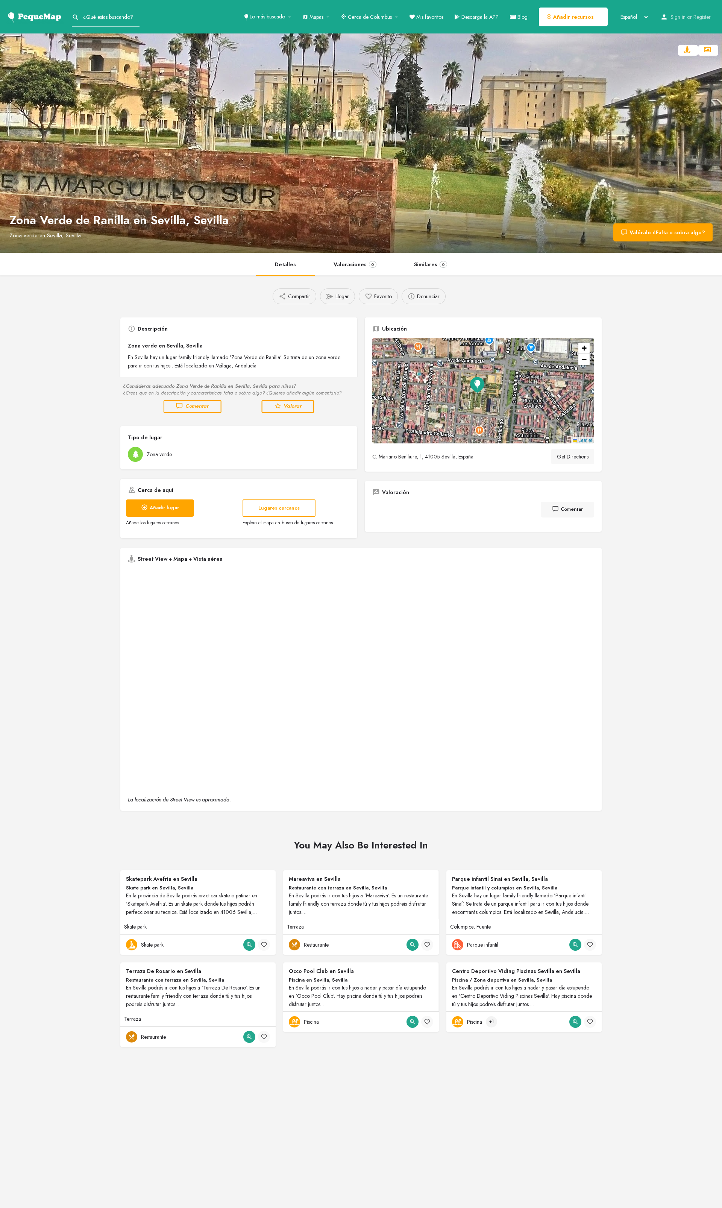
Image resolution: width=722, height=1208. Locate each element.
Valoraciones (354, 264)
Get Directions (573, 456)
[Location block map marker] (477, 385)
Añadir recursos (573, 17)
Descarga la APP (479, 17)
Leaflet (584, 440)
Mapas (315, 17)
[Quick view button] (249, 945)
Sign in (678, 17)
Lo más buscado (266, 16)
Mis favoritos (429, 17)
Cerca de (369, 17)
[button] (483, 391)
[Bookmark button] (264, 945)
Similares (429, 264)
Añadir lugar (164, 507)
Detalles (285, 264)
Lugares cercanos (279, 507)
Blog (522, 17)
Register (702, 17)
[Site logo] (36, 16)
